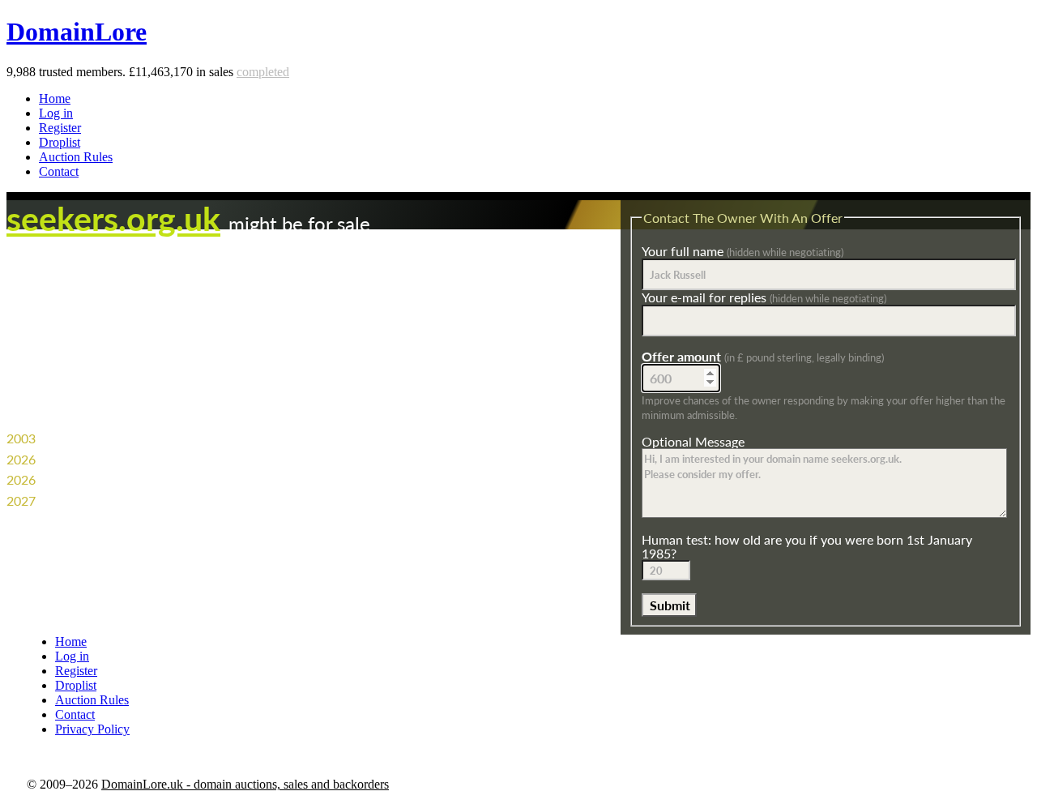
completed (263, 72)
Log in (56, 113)
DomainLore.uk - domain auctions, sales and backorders (245, 784)
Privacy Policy (92, 729)
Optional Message (693, 441)
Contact (59, 171)
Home (54, 98)
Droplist (59, 142)
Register (60, 128)
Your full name (742, 251)
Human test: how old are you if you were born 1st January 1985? (807, 546)
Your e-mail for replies (764, 297)
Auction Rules (76, 157)
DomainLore (76, 31)
